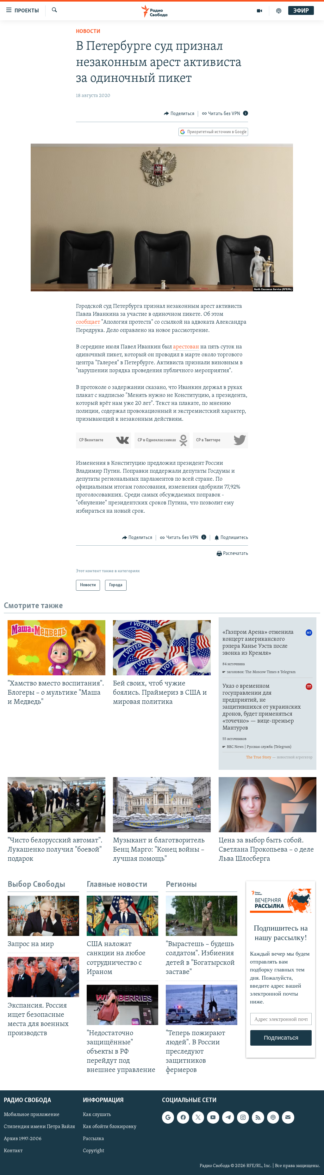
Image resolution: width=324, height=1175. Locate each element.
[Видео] (259, 11)
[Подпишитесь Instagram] (243, 1117)
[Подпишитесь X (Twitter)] (198, 1117)
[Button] (179, 114)
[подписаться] (288, 1117)
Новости (88, 32)
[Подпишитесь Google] (168, 1117)
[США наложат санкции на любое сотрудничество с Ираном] (122, 916)
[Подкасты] (273, 1117)
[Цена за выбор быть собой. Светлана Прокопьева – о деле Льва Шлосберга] (267, 804)
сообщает (88, 322)
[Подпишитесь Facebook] (183, 1117)
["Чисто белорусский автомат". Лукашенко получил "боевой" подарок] (56, 804)
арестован (186, 347)
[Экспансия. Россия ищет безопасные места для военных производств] (43, 977)
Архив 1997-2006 (22, 1138)
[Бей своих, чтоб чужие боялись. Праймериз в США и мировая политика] (162, 647)
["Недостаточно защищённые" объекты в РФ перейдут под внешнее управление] (122, 1005)
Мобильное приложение (31, 1114)
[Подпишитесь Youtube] (213, 1117)
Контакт (13, 1150)
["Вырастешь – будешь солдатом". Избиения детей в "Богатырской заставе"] (201, 916)
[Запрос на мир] (43, 916)
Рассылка (93, 1138)
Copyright (93, 1150)
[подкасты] (278, 11)
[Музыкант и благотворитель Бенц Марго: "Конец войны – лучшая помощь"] (162, 804)
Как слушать (97, 1114)
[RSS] (258, 1117)
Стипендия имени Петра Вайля (39, 1126)
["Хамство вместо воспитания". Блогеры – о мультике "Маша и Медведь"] (56, 647)
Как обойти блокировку (109, 1126)
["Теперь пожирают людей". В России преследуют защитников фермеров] (201, 1005)
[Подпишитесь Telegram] (228, 1117)
